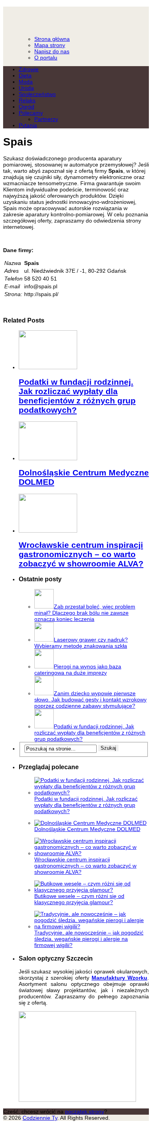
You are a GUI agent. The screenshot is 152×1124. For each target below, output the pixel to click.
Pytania (28, 125)
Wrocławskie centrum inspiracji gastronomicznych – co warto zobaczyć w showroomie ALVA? (81, 554)
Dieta (25, 75)
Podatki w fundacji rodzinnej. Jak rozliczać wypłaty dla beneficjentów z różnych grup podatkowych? (77, 395)
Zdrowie (29, 69)
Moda (26, 82)
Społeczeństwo (37, 94)
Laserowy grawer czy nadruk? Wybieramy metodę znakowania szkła (81, 643)
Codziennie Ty (76, 18)
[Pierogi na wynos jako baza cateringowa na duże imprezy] (44, 666)
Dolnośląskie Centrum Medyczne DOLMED (87, 829)
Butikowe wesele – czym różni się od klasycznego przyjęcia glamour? (79, 899)
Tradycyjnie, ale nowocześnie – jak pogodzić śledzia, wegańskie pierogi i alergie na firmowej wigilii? (88, 938)
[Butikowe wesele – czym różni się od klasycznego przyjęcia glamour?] (91, 890)
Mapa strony (49, 45)
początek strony (84, 1111)
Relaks (27, 100)
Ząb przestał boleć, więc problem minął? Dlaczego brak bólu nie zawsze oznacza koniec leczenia (84, 612)
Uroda (26, 88)
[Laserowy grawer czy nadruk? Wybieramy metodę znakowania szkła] (44, 640)
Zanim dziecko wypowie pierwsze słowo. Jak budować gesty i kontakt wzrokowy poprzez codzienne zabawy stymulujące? (90, 699)
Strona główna (52, 39)
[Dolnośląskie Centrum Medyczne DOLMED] (48, 458)
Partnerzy (46, 119)
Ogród (26, 106)
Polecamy (31, 113)
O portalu (45, 57)
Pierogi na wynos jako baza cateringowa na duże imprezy (77, 669)
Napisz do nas (51, 51)
